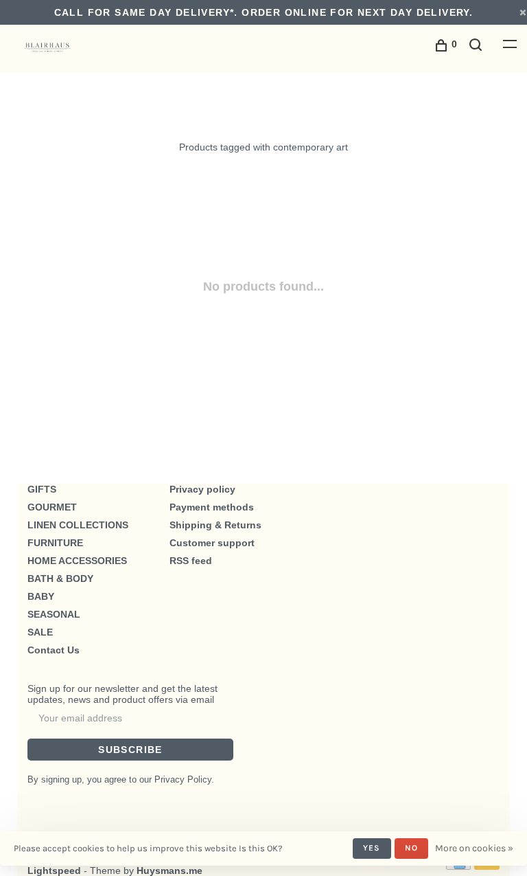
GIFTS (41, 489)
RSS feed (190, 560)
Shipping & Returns (215, 524)
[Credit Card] (458, 866)
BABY (40, 596)
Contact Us (53, 649)
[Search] (477, 46)
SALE (40, 632)
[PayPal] (487, 866)
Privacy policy (202, 489)
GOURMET (52, 507)
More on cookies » (474, 848)
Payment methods (211, 507)
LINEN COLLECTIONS (77, 524)
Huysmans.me (169, 870)
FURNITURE (55, 542)
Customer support (212, 542)
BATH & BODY (60, 578)
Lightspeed (54, 870)
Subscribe (130, 749)
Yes (372, 848)
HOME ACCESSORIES (77, 560)
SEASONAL (53, 614)
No (411, 848)
